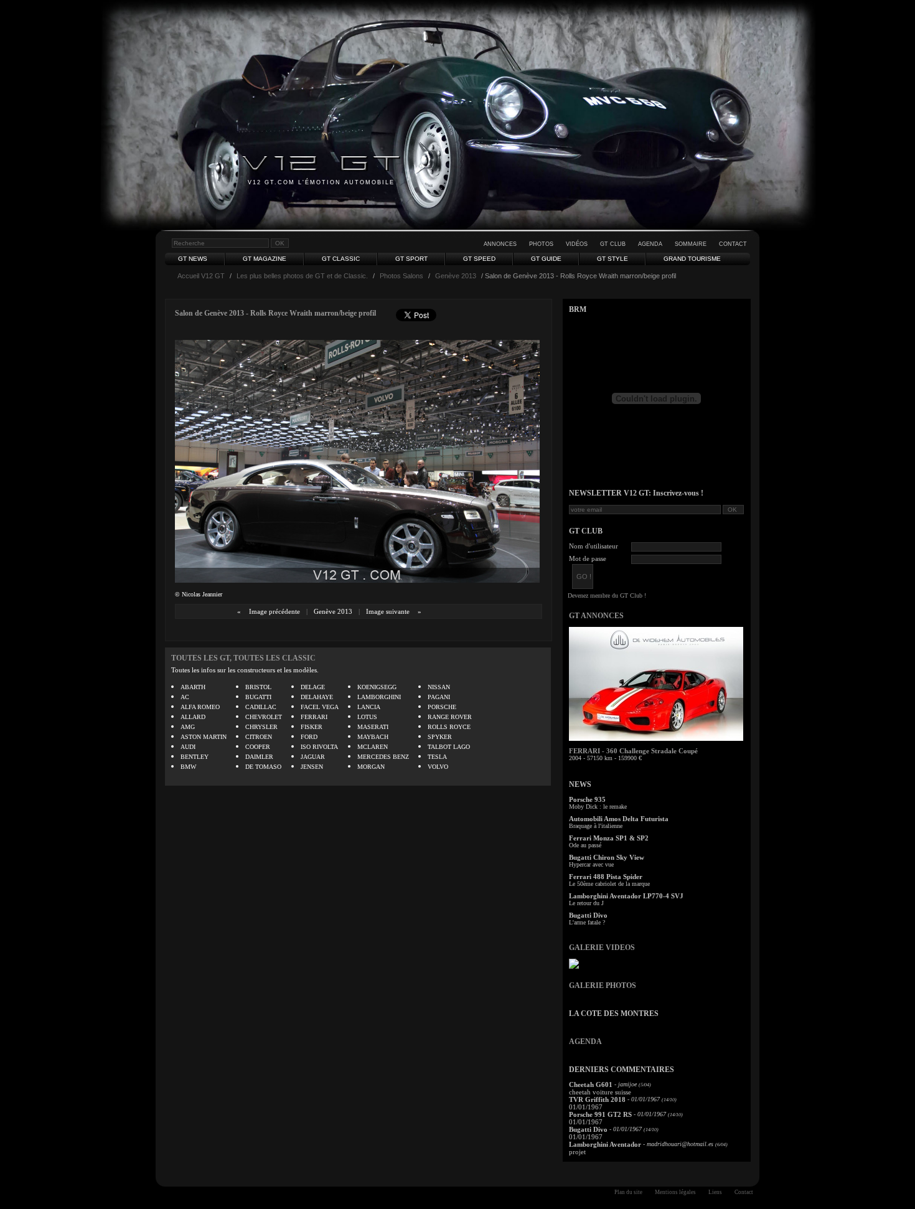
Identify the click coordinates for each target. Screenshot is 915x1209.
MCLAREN (372, 746)
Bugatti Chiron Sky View (606, 857)
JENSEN (312, 766)
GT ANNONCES (596, 615)
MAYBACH (372, 736)
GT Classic (341, 258)
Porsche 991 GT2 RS (600, 1114)
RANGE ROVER (450, 716)
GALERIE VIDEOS (602, 947)
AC (185, 697)
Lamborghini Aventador (605, 1144)
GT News (192, 258)
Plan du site (628, 1192)
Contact (733, 244)
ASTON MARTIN (204, 736)
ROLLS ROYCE (449, 726)
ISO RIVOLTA (319, 746)
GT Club (613, 244)
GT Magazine (264, 258)
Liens (715, 1192)
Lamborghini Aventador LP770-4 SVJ (626, 896)
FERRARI (314, 716)
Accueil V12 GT (201, 276)
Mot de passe (587, 558)
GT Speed (479, 258)
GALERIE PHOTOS (602, 985)
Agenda (650, 244)
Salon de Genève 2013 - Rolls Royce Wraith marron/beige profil (275, 313)
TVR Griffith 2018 (597, 1099)
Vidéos (577, 244)
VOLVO (438, 766)
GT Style (612, 258)
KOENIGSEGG (376, 687)
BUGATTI (258, 697)
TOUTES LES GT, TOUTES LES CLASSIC (243, 658)
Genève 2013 (455, 276)
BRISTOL (258, 687)
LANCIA (368, 706)
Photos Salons (401, 276)
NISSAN (439, 687)
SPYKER (440, 736)
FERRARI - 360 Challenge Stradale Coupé (633, 751)
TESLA (437, 756)
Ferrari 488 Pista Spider (605, 876)
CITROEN (258, 736)
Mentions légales (675, 1192)
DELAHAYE (317, 697)
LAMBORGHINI (379, 697)
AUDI (188, 746)
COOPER (257, 746)
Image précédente (274, 611)
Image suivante (388, 611)
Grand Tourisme (692, 258)
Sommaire (690, 244)
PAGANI (439, 697)
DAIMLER (259, 756)
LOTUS (367, 716)
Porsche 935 (587, 799)
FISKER (311, 726)
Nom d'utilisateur (593, 546)
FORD (309, 736)
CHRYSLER (261, 726)
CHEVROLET (263, 716)
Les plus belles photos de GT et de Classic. (302, 276)
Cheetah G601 (590, 1084)
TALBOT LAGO (449, 746)
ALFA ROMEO (200, 706)
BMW (188, 766)
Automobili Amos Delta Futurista (619, 818)
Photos (541, 244)
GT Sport (411, 258)
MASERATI (372, 726)
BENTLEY (195, 756)
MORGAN (371, 766)
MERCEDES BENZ (383, 756)
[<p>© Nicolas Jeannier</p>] (357, 580)
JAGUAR (313, 756)
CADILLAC (260, 706)
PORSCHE (442, 706)
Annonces (500, 244)
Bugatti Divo (588, 915)
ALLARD (193, 716)
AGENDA (585, 1041)
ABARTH (193, 687)
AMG (188, 726)
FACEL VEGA (320, 706)
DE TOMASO (263, 766)
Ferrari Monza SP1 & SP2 (609, 838)
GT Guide (546, 258)
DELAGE (313, 687)
